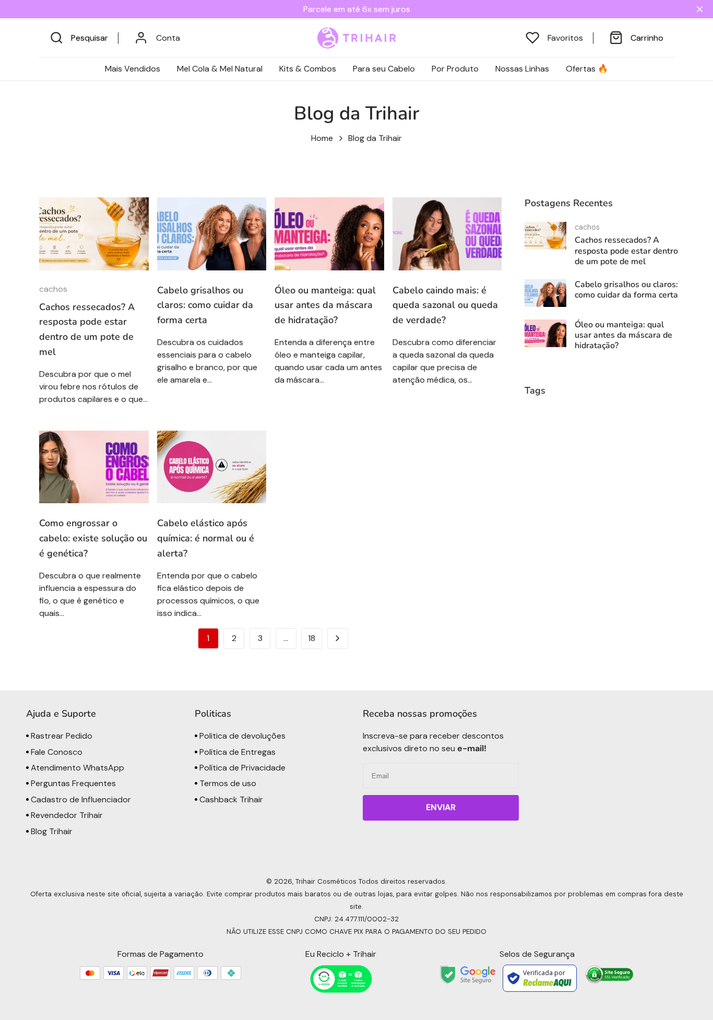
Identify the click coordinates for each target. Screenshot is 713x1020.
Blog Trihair (51, 831)
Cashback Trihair (230, 799)
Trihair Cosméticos (325, 881)
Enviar (441, 807)
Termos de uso (226, 783)
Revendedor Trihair (66, 815)
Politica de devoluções (241, 735)
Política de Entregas (236, 751)
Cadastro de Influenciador (80, 799)
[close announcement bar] (702, 9)
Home (322, 138)
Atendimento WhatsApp (76, 767)
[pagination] (337, 638)
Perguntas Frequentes (72, 783)
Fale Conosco (55, 751)
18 (311, 638)
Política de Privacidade (241, 767)
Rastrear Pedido (60, 735)
